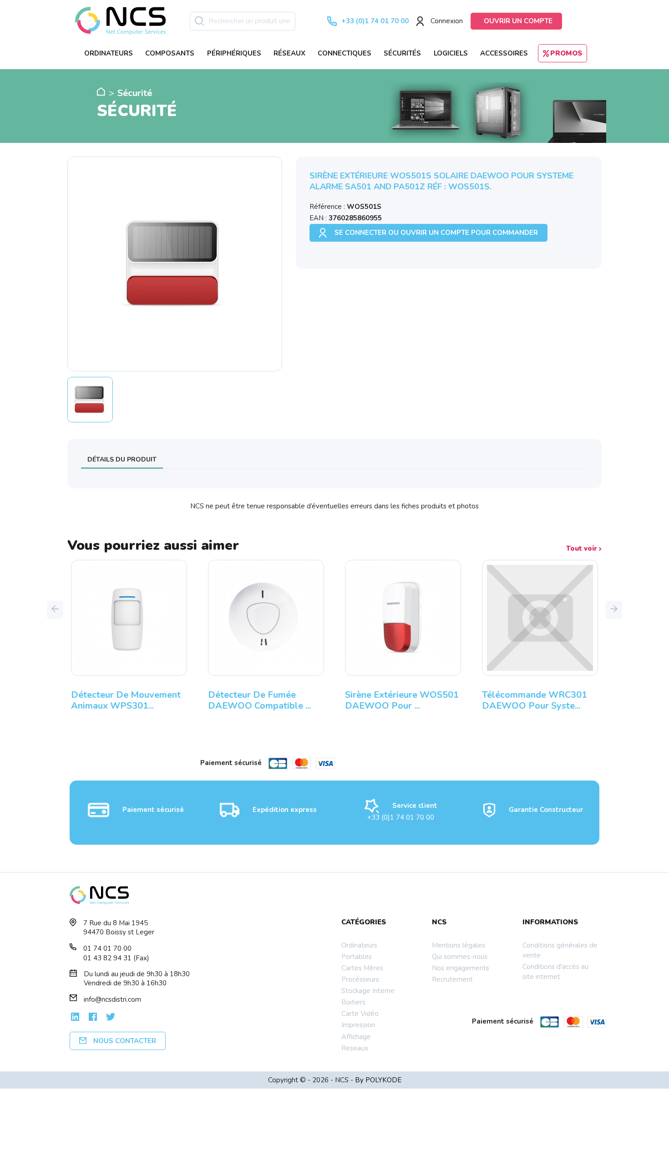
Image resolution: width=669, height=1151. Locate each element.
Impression (358, 1024)
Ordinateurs (359, 945)
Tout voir (582, 549)
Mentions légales (458, 945)
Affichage (356, 1036)
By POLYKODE (378, 1080)
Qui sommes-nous (459, 956)
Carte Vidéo (360, 1013)
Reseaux (354, 1048)
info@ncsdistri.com (112, 999)
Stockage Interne (368, 990)
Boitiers (353, 1002)
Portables (356, 956)
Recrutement (452, 979)
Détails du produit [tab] (122, 459)
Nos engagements (460, 968)
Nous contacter (124, 1040)
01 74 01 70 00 (107, 948)
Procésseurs (360, 979)
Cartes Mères (362, 968)
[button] (55, 610)
